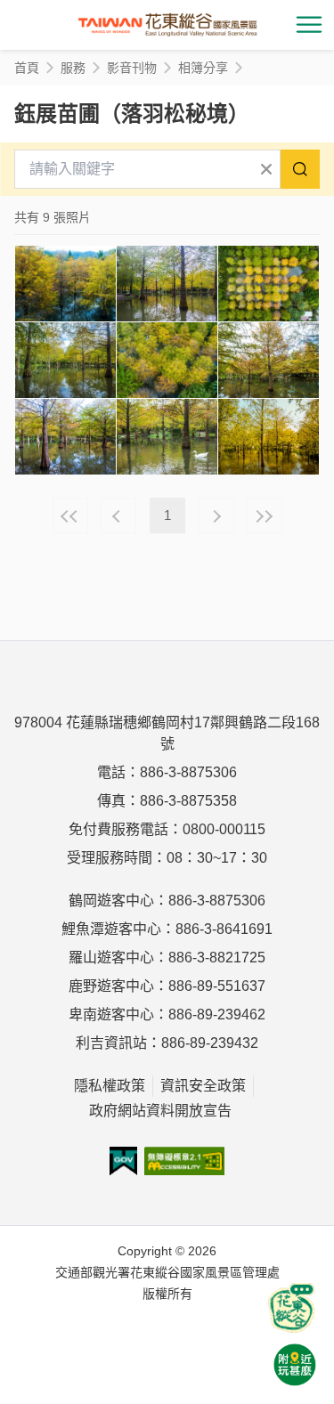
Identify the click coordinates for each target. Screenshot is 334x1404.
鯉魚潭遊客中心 (111, 929)
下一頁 (216, 515)
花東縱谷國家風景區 (167, 24)
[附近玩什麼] (294, 1364)
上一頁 (118, 515)
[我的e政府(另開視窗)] (123, 1161)
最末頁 (264, 515)
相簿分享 (203, 68)
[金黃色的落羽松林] (268, 437)
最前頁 (70, 515)
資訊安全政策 (203, 1085)
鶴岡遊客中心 (111, 900)
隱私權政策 (109, 1085)
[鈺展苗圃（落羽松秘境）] (65, 283)
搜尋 (300, 169)
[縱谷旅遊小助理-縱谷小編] (291, 1308)
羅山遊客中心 (111, 957)
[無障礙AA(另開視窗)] (184, 1161)
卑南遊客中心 (111, 1014)
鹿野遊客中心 (111, 986)
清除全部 (266, 169)
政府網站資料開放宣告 (160, 1110)
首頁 (26, 68)
